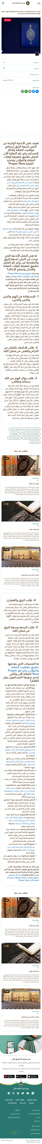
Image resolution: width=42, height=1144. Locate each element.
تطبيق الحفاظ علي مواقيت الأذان (30, 433)
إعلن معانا (23, 1102)
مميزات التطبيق (32, 1099)
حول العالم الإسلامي (34, 1113)
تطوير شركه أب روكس (7, 1140)
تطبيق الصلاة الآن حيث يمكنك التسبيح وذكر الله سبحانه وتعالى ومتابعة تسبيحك (20, 820)
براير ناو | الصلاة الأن (19, 2)
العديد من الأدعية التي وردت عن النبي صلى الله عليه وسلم (23, 183)
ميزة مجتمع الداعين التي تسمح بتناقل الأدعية (21, 230)
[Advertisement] (21, 117)
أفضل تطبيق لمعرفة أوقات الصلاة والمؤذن (23, 211)
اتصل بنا (38, 1117)
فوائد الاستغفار (35, 442)
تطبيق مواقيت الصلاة (14, 438)
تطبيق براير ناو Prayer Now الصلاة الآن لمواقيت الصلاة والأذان (23, 274)
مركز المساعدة (12, 1102)
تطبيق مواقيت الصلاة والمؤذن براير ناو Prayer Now (23, 670)
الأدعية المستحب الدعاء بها (32, 429)
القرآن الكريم (9, 1099)
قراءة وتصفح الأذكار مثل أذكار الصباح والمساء (20, 751)
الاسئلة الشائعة (36, 1126)
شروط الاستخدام (35, 1133)
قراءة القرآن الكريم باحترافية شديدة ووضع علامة (20, 721)
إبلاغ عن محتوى (15, 1113)
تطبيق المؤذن (15, 433)
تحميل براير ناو (36, 1110)
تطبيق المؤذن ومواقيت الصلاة (31, 438)
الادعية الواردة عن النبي (16, 429)
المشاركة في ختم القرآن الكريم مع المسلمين (20, 763)
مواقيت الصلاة (20, 1099)
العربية (15, 1132)
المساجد (31, 1102)
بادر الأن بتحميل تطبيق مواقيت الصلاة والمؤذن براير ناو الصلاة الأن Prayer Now (23, 877)
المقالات (17, 1110)
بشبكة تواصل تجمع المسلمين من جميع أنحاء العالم (21, 848)
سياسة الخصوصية (35, 1129)
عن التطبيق (37, 1121)
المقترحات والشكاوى (13, 1117)
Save (8, 20)
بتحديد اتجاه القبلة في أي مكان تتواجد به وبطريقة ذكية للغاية (19, 791)
